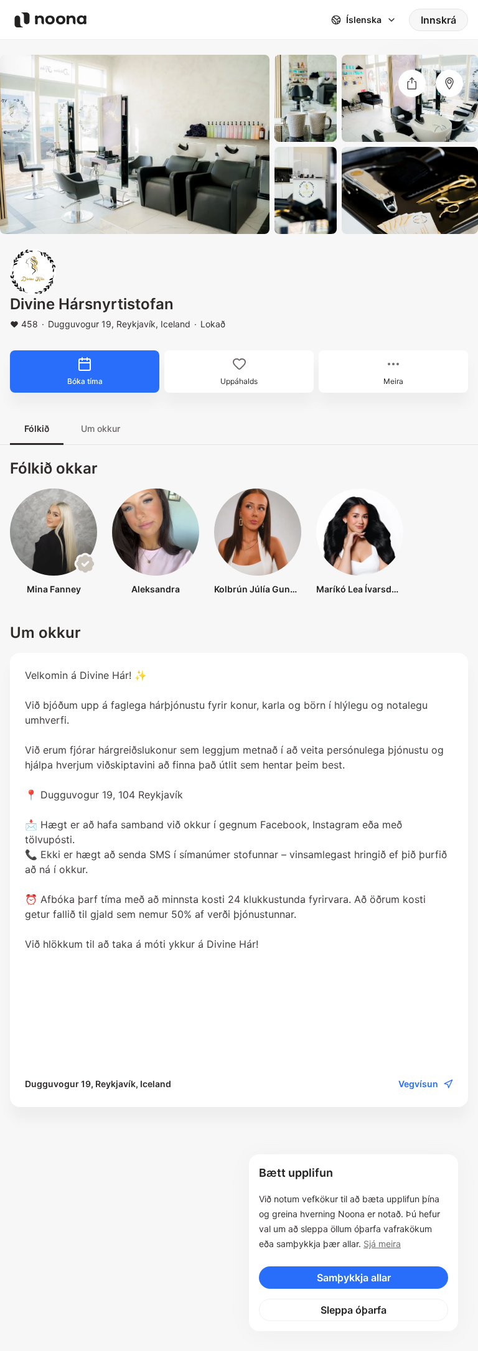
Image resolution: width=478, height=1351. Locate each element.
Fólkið (36, 428)
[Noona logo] (50, 19)
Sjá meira (382, 1243)
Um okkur (100, 428)
